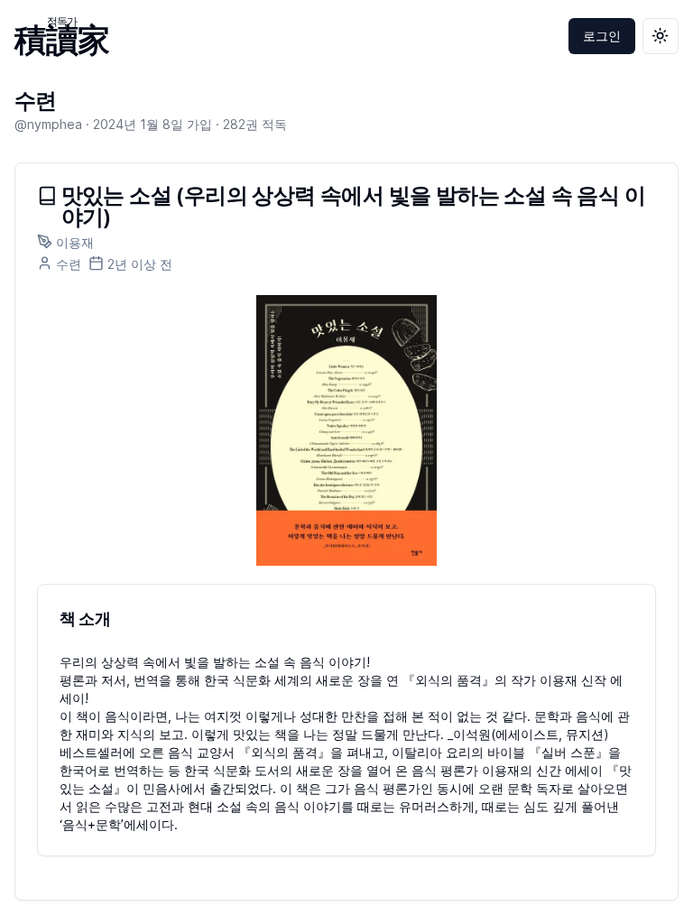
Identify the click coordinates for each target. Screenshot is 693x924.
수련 (35, 101)
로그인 (602, 35)
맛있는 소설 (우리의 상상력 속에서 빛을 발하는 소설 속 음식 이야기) (353, 206)
